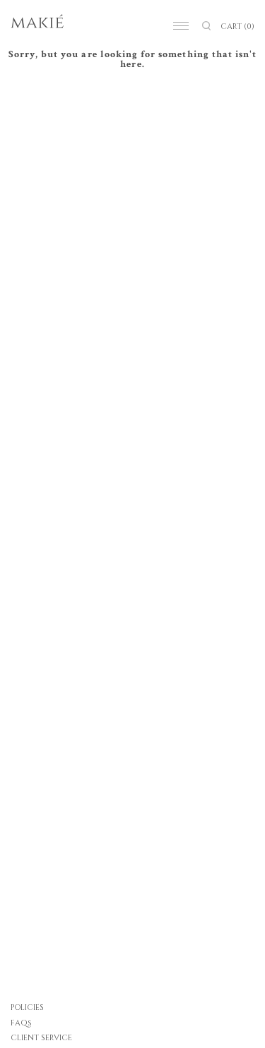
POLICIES (27, 1007)
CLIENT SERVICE (41, 1037)
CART (237, 26)
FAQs (21, 1023)
